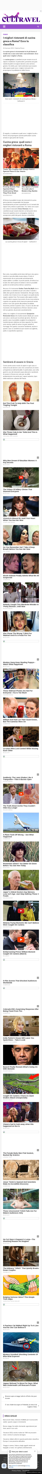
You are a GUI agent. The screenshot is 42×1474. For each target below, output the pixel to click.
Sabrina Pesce (19, 48)
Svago (5, 34)
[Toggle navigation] (4, 26)
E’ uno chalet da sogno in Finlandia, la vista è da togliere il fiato (21, 1406)
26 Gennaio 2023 (8, 48)
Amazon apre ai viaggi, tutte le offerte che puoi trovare (21, 1397)
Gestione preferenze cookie (34, 1472)
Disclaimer (25, 1471)
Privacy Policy (16, 1471)
